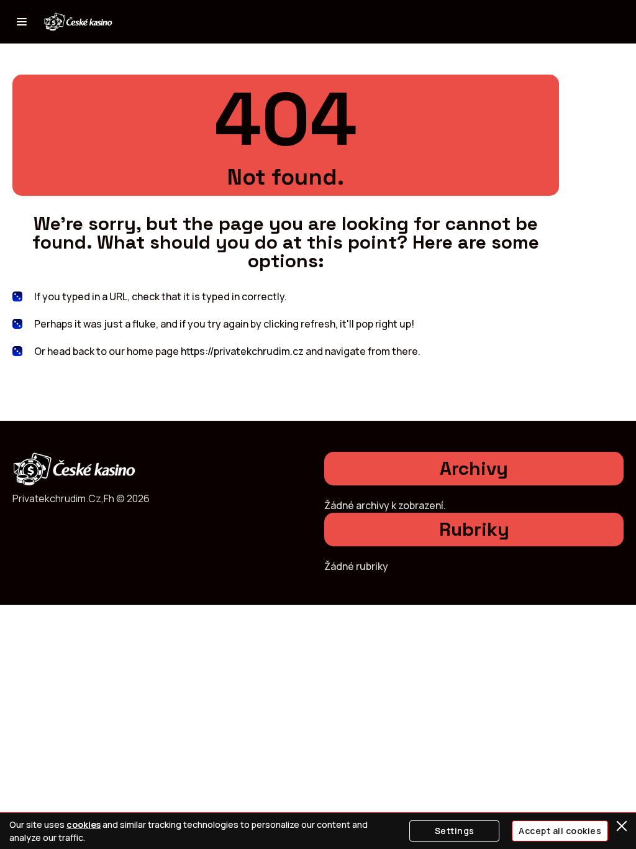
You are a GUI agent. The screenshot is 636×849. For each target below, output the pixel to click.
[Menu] (21, 21)
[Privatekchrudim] (78, 22)
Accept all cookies (560, 831)
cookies (83, 824)
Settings (455, 831)
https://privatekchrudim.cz (242, 351)
